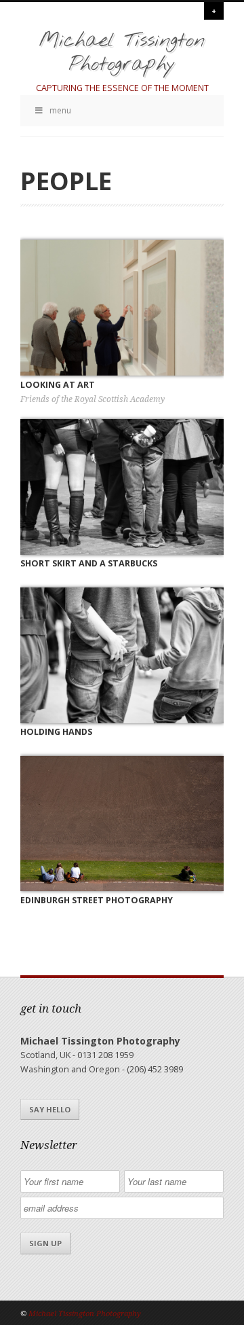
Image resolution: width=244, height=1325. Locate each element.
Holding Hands (56, 732)
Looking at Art (57, 385)
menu (60, 110)
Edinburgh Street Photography (96, 900)
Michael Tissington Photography (122, 52)
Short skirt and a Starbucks (88, 563)
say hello (49, 1109)
